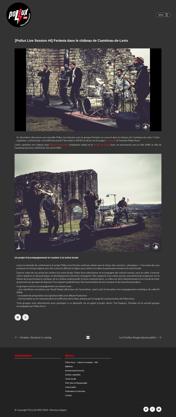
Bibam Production (59, 144)
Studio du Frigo (101, 144)
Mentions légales (58, 409)
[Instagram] (152, 409)
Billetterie (69, 366)
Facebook (111, 140)
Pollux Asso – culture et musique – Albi (81, 362)
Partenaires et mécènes (75, 391)
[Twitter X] (25, 317)
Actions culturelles (73, 375)
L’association (70, 387)
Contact (68, 395)
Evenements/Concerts (74, 370)
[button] (163, 15)
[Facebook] (18, 317)
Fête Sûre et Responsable (76, 383)
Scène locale (70, 379)
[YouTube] (158, 409)
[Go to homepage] (19, 15)
